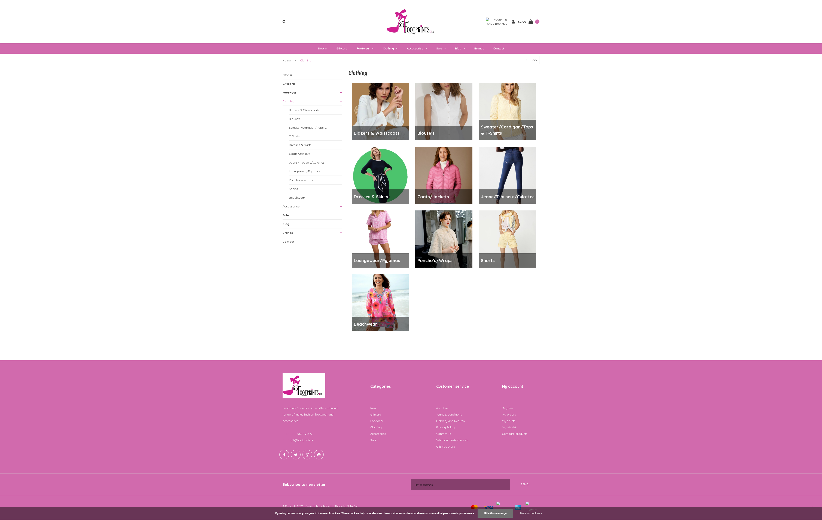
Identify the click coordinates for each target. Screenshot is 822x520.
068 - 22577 (305, 433)
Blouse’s (295, 119)
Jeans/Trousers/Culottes (307, 162)
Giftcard (342, 48)
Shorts (293, 189)
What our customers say (452, 440)
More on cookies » (531, 513)
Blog (458, 48)
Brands (479, 48)
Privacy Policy (445, 427)
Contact (498, 48)
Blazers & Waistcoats (304, 110)
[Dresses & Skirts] (380, 175)
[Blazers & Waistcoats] (380, 111)
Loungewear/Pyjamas (305, 171)
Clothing (388, 48)
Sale (439, 48)
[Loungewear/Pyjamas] (380, 238)
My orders (509, 414)
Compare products (514, 433)
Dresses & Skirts (300, 145)
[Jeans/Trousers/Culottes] (507, 175)
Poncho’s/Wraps (301, 180)
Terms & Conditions (449, 414)
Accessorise (415, 48)
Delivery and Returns (450, 421)
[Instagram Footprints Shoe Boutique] (307, 454)
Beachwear (297, 198)
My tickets (508, 421)
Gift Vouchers (445, 446)
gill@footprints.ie (301, 440)
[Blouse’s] (443, 111)
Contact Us (443, 433)
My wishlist (509, 427)
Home (287, 60)
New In (322, 48)
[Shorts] (507, 238)
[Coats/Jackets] (443, 175)
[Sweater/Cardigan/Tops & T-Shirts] (507, 111)
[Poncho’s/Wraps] (443, 238)
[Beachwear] (380, 302)
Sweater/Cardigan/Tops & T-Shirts (308, 132)
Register (507, 408)
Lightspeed (326, 506)
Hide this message (495, 513)
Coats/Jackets (299, 154)
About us (442, 408)
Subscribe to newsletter (304, 484)
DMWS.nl (352, 506)
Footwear (363, 48)
